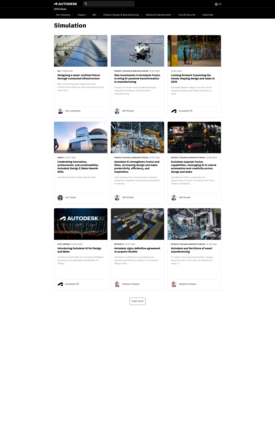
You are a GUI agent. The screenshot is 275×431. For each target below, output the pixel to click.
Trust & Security (186, 14)
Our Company (63, 14)
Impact (81, 14)
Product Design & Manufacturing (121, 14)
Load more (137, 301)
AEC (94, 14)
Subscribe (207, 14)
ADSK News (60, 9)
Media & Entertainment (158, 14)
